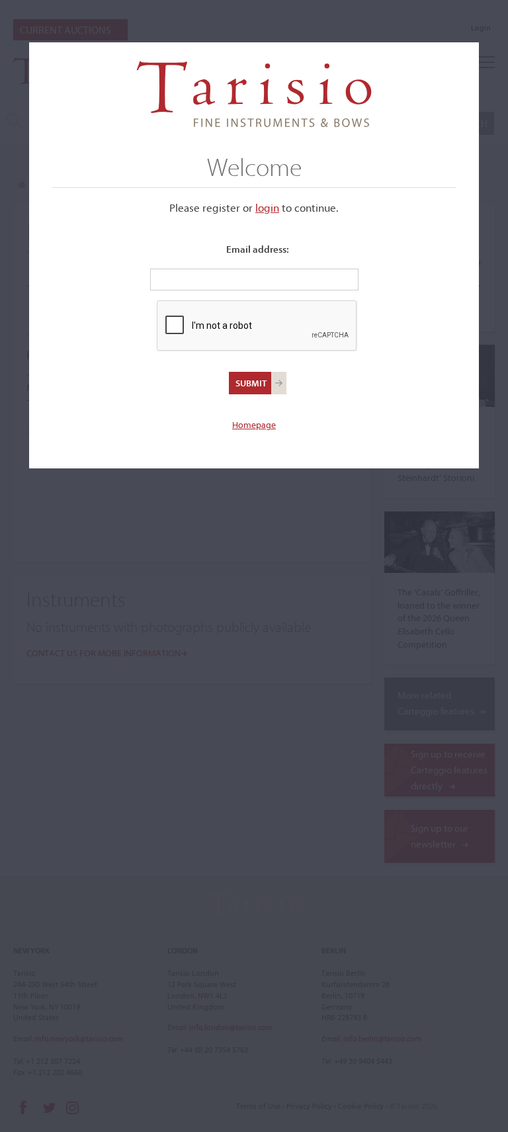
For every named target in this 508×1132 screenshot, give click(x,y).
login (267, 207)
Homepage (254, 425)
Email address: (257, 249)
